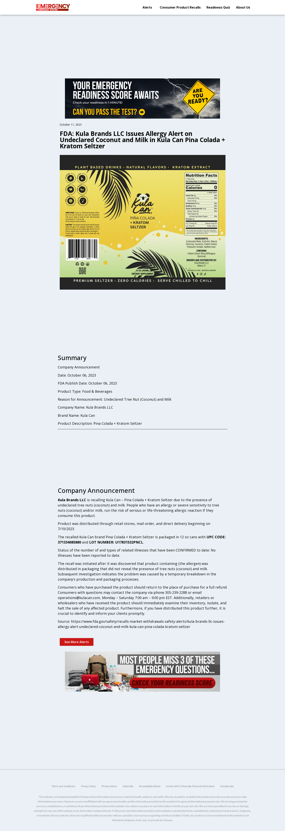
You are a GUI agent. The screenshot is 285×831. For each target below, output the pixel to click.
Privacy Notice (109, 786)
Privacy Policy (88, 786)
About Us (243, 7)
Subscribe (128, 786)
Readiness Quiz (218, 7)
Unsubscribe (227, 786)
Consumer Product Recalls (180, 7)
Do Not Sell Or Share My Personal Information (190, 786)
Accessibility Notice (149, 786)
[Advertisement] (142, 43)
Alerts (147, 7)
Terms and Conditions (63, 786)
